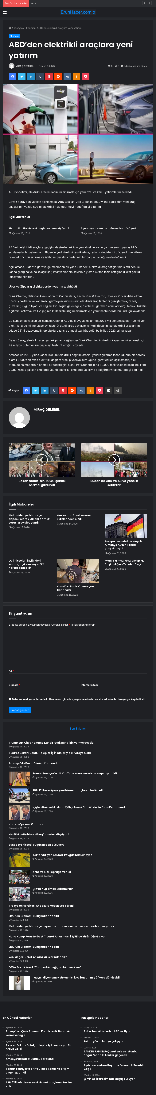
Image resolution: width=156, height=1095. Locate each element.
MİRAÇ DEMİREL (25, 66)
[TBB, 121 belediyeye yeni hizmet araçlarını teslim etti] (19, 795)
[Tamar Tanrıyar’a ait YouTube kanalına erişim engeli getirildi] (19, 779)
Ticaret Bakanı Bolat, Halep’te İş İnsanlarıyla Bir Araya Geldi (50, 753)
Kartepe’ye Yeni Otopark (26, 824)
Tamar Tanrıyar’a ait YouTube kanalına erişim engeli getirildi (75, 773)
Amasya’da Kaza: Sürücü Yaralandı (51, 3)
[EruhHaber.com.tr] (78, 12)
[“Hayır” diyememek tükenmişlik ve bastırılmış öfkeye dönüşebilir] (19, 983)
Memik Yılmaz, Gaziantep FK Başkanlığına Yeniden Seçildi (124, 562)
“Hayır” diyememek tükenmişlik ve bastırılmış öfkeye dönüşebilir (77, 977)
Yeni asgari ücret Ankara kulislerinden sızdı (74, 517)
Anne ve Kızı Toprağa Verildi (52, 872)
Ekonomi (30, 27)
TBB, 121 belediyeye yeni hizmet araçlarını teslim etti (68, 790)
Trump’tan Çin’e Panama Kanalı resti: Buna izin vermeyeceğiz (51, 743)
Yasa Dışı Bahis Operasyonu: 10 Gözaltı (76, 588)
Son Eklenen (78, 728)
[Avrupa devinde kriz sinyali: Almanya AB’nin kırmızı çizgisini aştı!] (126, 526)
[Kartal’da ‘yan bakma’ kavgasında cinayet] (19, 860)
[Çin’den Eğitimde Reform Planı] (19, 894)
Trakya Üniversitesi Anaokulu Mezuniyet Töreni (41, 906)
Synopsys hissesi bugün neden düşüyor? (109, 228)
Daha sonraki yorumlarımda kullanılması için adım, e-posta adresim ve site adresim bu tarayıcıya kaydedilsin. (79, 699)
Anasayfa (17, 27)
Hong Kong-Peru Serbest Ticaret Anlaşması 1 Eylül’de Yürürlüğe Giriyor (57, 936)
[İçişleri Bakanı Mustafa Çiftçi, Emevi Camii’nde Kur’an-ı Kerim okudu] (19, 812)
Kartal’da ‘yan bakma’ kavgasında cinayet (62, 855)
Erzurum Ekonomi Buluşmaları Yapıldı (34, 916)
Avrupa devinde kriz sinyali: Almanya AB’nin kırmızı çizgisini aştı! (123, 544)
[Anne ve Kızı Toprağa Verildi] (19, 877)
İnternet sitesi (89, 684)
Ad (11, 670)
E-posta (14, 684)
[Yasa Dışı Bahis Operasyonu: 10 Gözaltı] (78, 571)
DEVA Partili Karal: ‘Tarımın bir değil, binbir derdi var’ (45, 967)
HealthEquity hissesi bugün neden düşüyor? (39, 228)
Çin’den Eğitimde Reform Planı (53, 889)
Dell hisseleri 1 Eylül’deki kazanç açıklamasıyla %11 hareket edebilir (26, 564)
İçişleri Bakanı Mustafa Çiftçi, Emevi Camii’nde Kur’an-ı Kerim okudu (80, 807)
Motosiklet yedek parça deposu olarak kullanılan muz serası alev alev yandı (29, 519)
